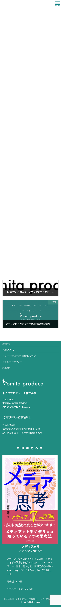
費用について (8, 350)
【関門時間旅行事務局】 (16, 417)
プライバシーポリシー (12, 362)
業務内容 (6, 344)
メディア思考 (30, 546)
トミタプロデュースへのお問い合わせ (19, 356)
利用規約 (6, 368)
